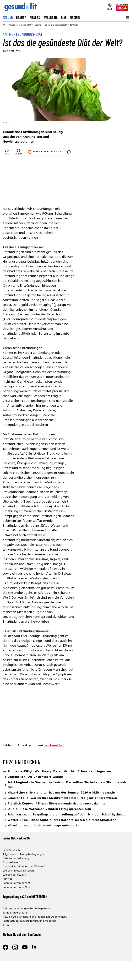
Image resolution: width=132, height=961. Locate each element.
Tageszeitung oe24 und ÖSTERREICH (25, 896)
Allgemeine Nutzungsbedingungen (23, 854)
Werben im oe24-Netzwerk (19, 871)
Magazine (13, 25)
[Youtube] (25, 947)
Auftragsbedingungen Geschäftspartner (26, 908)
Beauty (21, 17)
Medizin (75, 17)
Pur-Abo (8, 879)
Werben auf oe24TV (14, 875)
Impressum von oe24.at (16, 883)
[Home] (4, 25)
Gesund (8, 17)
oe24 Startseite (12, 850)
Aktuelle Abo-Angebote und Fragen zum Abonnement (35, 917)
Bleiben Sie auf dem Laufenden (22, 934)
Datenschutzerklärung (16, 858)
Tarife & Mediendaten (15, 913)
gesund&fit (26, 25)
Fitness (35, 17)
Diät (64, 17)
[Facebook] (5, 947)
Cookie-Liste (10, 862)
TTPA (6, 925)
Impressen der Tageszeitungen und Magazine (29, 921)
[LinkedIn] (34, 947)
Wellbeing (50, 17)
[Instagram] (15, 947)
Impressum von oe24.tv (16, 887)
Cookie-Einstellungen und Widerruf (24, 866)
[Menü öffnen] (127, 18)
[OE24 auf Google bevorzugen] (69, 152)
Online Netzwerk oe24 (16, 838)
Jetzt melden (54, 745)
